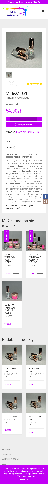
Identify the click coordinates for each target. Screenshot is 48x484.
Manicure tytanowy (10, 459)
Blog (4, 464)
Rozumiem (24, 479)
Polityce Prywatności (28, 476)
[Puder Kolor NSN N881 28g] (14, 83)
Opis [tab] (8, 141)
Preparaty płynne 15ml (17, 98)
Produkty (6, 449)
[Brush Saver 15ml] (8, 83)
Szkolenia (6, 454)
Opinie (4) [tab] (10, 147)
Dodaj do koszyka (25, 125)
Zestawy (8, 265)
